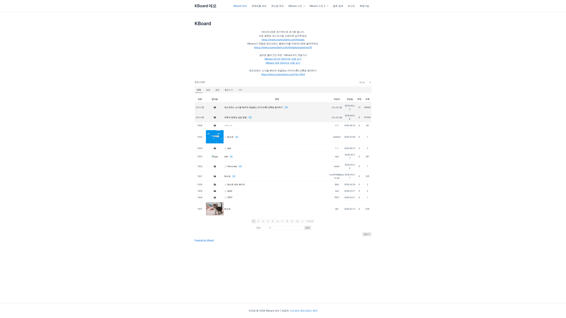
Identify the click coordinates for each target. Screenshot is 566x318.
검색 (308, 227)
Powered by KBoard (204, 240)
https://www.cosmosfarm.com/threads (283, 39)
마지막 (310, 221)
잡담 (208, 89)
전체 (199, 89)
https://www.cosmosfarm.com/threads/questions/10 (283, 47)
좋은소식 (229, 89)
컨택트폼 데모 (259, 5)
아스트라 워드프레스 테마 (303, 310)
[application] (303, 6)
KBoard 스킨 (295, 5)
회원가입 (364, 5)
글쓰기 (367, 234)
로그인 (351, 5)
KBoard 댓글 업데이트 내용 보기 (283, 62)
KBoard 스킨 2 (317, 5)
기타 (240, 89)
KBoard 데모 (206, 6)
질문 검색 (338, 5)
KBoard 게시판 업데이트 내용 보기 (283, 58)
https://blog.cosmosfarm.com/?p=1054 (283, 74)
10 (297, 221)
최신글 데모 (277, 5)
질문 (217, 89)
